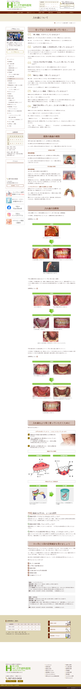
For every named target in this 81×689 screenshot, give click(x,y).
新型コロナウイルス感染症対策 (52, 676)
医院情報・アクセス (50, 672)
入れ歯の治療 (69, 672)
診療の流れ (48, 666)
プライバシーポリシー (50, 674)
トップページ (48, 664)
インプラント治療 (69, 675)
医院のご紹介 (48, 668)
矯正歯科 (68, 674)
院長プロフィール (49, 670)
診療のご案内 (69, 664)
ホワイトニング (69, 677)
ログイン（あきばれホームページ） (74, 687)
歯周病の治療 (69, 668)
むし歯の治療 (69, 666)
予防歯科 (68, 670)
